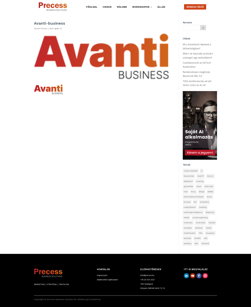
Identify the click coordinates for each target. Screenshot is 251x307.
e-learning (200, 181)
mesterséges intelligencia (193, 212)
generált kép (188, 186)
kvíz (195, 202)
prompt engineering (200, 217)
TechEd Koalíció (189, 233)
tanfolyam (199, 228)
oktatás (186, 217)
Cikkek (107, 7)
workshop (187, 243)
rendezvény (188, 223)
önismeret (205, 243)
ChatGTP (200, 176)
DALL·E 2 (210, 176)
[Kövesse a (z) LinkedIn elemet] (186, 275)
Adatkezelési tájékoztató (107, 279)
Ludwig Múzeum (190, 207)
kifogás (201, 192)
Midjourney (210, 212)
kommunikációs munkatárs (194, 197)
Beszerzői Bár (189, 176)
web (205, 238)
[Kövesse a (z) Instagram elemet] (205, 275)
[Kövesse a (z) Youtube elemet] (192, 275)
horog (193, 192)
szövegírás (188, 228)
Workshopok (141, 7)
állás (196, 243)
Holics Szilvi (209, 186)
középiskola (204, 202)
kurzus (209, 197)
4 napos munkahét (191, 171)
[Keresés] (203, 27)
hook (186, 192)
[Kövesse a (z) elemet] (211, 275)
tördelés (197, 238)
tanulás (208, 228)
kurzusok (187, 202)
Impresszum (102, 275)
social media (200, 223)
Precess (44, 28)
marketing (203, 207)
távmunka (187, 238)
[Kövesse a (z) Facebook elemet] (199, 275)
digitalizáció (188, 181)
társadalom (210, 233)
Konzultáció (195, 6)
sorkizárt (212, 223)
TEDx (200, 233)
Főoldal (91, 7)
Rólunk (122, 7)
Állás (161, 7)
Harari (198, 186)
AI (201, 171)
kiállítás (210, 192)
